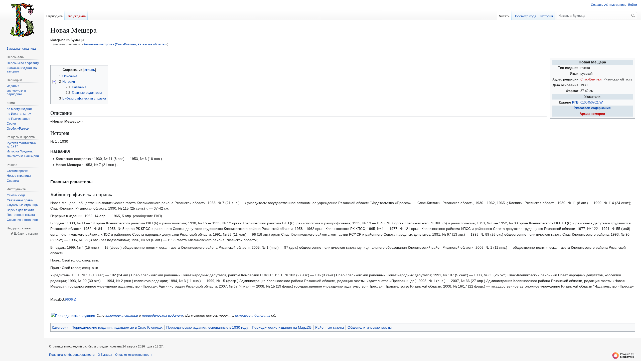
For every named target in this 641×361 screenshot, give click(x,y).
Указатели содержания (592, 108)
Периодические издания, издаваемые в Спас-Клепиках (117, 327)
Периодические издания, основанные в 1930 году (207, 327)
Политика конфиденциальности (72, 354)
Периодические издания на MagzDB (281, 327)
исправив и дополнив (252, 315)
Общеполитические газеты (370, 327)
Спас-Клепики (590, 79)
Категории (60, 327)
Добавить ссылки (26, 233)
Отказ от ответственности (133, 354)
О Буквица (105, 354)
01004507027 (590, 102)
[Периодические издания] (73, 315)
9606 (69, 299)
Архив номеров (592, 114)
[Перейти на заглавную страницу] (22, 20)
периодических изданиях (162, 315)
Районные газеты (329, 327)
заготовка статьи (121, 315)
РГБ (575, 102)
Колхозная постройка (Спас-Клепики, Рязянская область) (124, 44)
